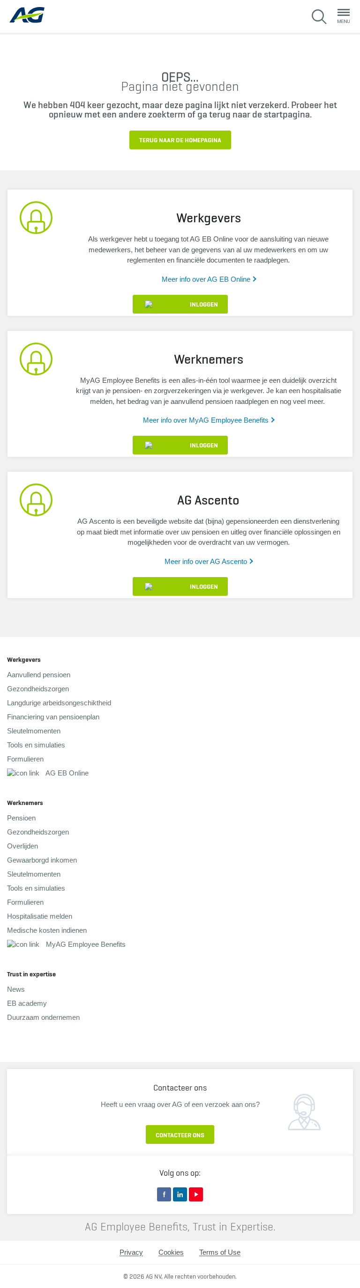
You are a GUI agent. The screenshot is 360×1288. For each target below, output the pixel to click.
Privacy (131, 1252)
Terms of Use (219, 1252)
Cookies (171, 1252)
